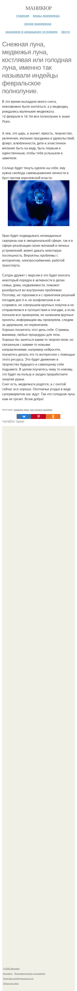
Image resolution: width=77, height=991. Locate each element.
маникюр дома (21, 409)
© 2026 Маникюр (11, 968)
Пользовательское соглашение (29, 973)
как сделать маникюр (41, 409)
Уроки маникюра (37, 23)
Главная (22, 15)
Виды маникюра (46, 15)
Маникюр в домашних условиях (32, 31)
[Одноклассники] (53, 416)
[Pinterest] (38, 416)
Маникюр (38, 7)
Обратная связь (11, 983)
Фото (65, 31)
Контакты (7, 973)
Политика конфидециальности (18, 978)
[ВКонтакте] (24, 416)
